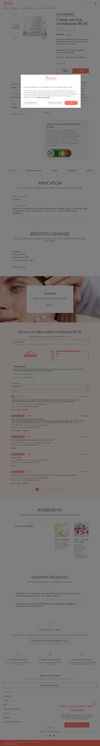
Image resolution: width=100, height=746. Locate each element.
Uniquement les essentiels (55, 102)
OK (71, 102)
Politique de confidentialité (43, 97)
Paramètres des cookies (31, 102)
